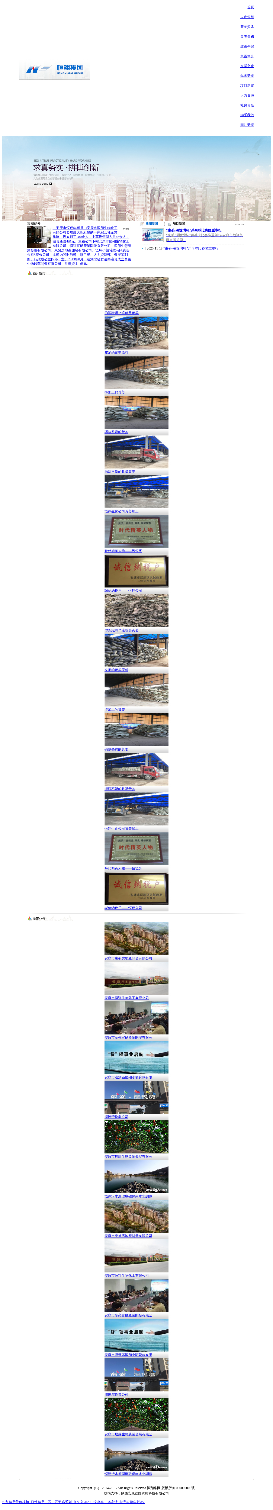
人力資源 (247, 95)
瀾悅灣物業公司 (116, 1117)
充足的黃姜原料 (116, 352)
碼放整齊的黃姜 (116, 432)
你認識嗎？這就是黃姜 (122, 313)
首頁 (250, 7)
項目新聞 (247, 85)
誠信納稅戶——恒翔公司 (123, 590)
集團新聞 (247, 76)
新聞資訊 (247, 27)
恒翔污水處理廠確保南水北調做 (128, 1196)
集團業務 (247, 36)
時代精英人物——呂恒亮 (123, 551)
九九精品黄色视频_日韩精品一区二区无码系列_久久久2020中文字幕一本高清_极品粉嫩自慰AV (73, 1502)
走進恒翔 (247, 17)
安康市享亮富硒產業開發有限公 (128, 1037)
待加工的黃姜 (115, 392)
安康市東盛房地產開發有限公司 (128, 958)
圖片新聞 (247, 125)
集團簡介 (247, 56)
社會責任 (247, 105)
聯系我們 (247, 115)
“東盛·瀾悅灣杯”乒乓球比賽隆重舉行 (191, 248)
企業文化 (247, 66)
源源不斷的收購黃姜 (120, 471)
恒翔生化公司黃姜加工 (122, 511)
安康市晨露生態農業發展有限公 (128, 1156)
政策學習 (247, 46)
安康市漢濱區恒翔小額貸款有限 (128, 1077)
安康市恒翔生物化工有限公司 (127, 998)
